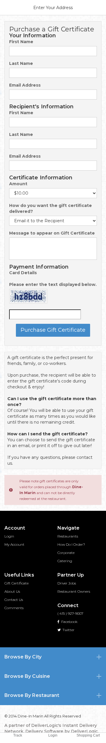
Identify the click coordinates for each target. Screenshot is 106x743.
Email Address (25, 85)
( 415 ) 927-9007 (70, 613)
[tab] (53, 657)
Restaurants (67, 536)
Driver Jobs (66, 583)
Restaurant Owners (73, 591)
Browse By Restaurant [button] (31, 695)
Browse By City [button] (23, 657)
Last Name (21, 63)
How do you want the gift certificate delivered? (50, 208)
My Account (14, 544)
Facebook (68, 621)
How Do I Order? (71, 544)
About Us (12, 591)
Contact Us (13, 599)
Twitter (68, 630)
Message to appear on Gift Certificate (52, 233)
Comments (14, 608)
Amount (18, 183)
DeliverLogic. (85, 731)
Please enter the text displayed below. (53, 284)
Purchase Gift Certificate (53, 330)
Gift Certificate (16, 583)
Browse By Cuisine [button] (27, 676)
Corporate (65, 552)
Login (9, 536)
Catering (64, 561)
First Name (21, 41)
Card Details (23, 272)
